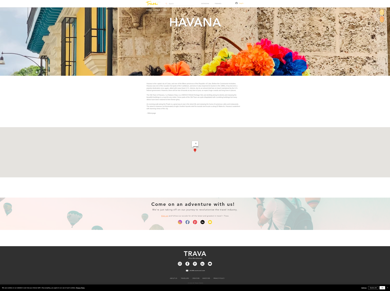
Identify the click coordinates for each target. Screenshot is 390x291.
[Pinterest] (195, 222)
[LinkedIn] (202, 222)
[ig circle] (180, 222)
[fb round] (187, 222)
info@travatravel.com (197, 270)
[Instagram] (180, 264)
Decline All (373, 288)
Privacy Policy (80, 288)
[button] (205, 3)
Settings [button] (364, 288)
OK (382, 288)
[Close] (387, 287)
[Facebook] (187, 264)
